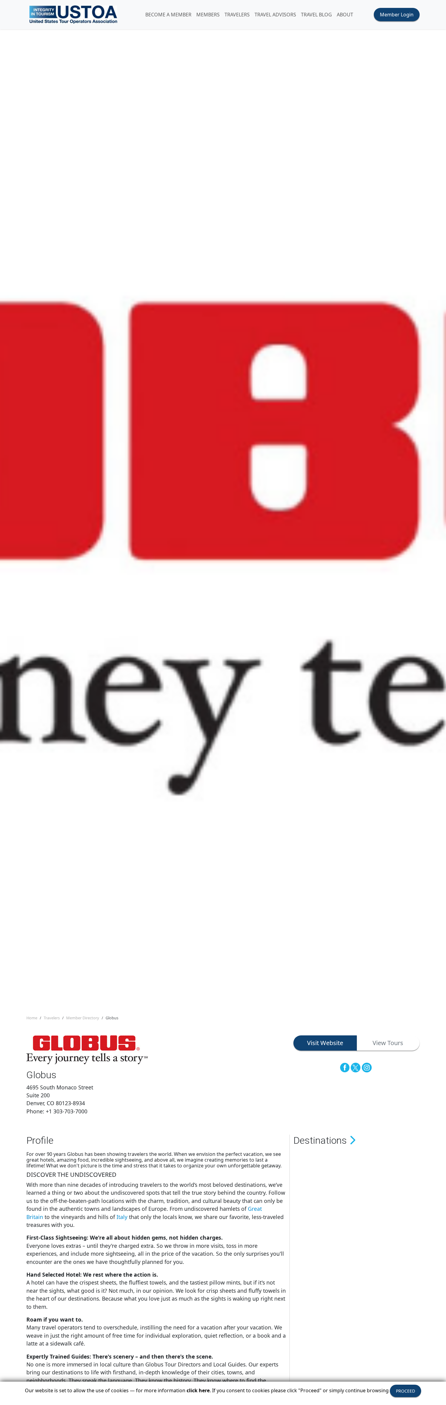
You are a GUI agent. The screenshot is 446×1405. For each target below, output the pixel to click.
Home (31, 1018)
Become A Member (168, 14)
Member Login (397, 14)
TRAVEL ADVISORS (275, 14)
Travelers (52, 1018)
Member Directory (82, 1018)
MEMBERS (208, 14)
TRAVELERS (237, 14)
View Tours (388, 1043)
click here (198, 1390)
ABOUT (345, 14)
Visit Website (325, 1043)
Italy (122, 1216)
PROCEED (405, 1391)
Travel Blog (316, 14)
